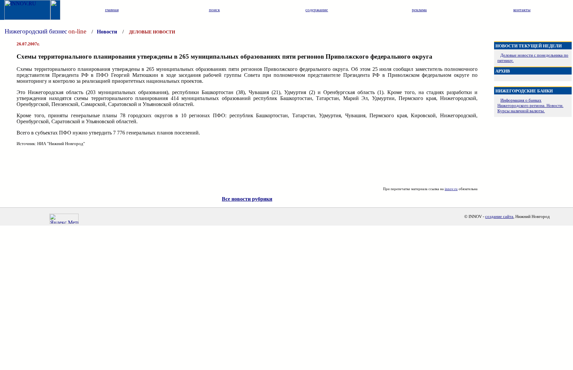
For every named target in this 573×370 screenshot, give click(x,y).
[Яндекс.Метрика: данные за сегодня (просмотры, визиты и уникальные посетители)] (64, 219)
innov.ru (451, 189)
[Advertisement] (247, 167)
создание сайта (499, 216)
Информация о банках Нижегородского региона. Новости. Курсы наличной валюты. (530, 105)
